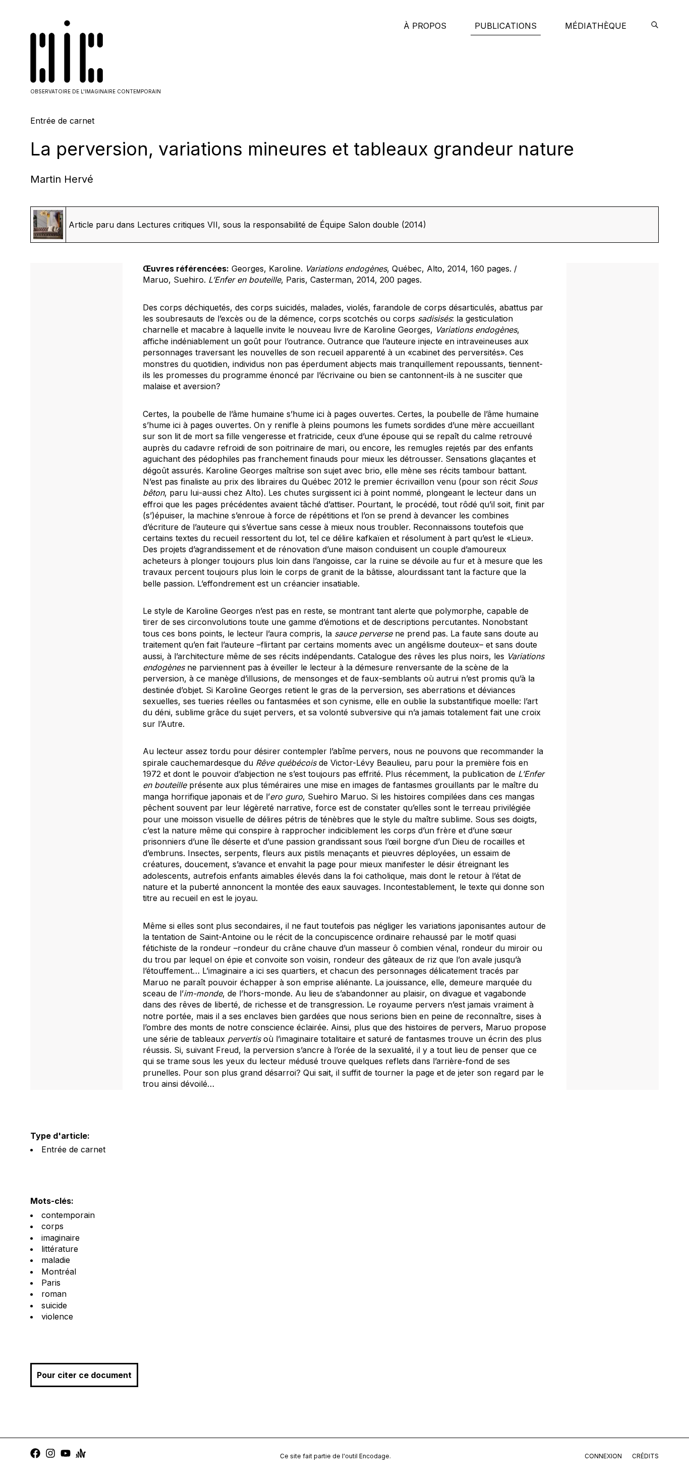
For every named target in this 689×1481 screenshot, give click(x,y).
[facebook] (35, 1454)
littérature (59, 1249)
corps (52, 1226)
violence (57, 1316)
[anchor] (81, 1454)
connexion (603, 1456)
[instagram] (50, 1454)
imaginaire (60, 1238)
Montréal (58, 1271)
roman (54, 1294)
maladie (55, 1260)
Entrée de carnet (73, 1149)
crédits (645, 1456)
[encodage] (655, 25)
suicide (54, 1305)
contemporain (68, 1215)
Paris (51, 1283)
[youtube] (66, 1454)
